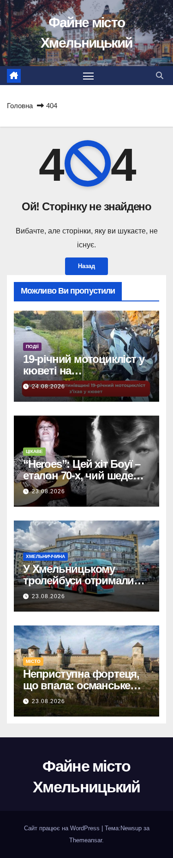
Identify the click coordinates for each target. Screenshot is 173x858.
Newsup (131, 828)
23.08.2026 (48, 491)
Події (32, 346)
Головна (20, 106)
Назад (86, 266)
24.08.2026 (48, 386)
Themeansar (85, 840)
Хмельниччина (45, 556)
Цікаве (34, 451)
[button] (159, 76)
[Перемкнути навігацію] (88, 75)
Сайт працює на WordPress (62, 828)
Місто (33, 661)
